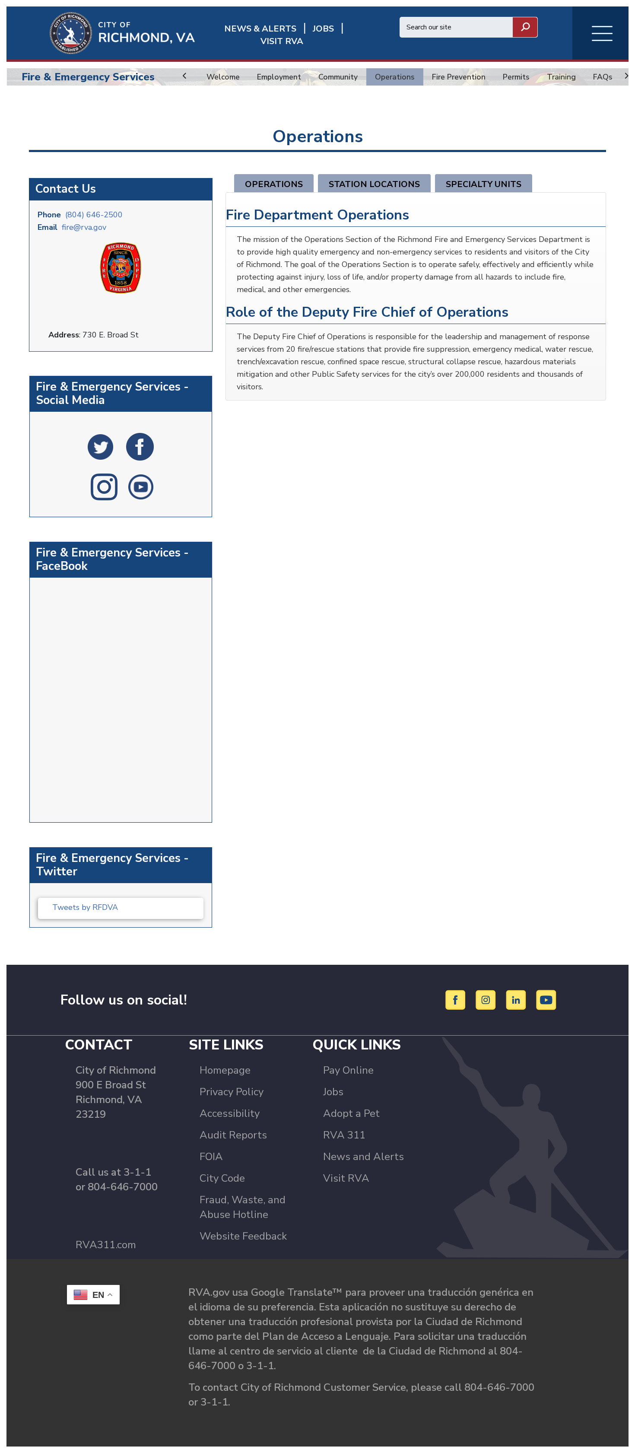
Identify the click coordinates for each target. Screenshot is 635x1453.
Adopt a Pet (351, 1113)
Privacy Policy (232, 1092)
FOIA (211, 1157)
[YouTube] (546, 999)
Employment (279, 77)
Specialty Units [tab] (483, 184)
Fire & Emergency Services (88, 77)
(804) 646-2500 (94, 215)
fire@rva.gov (84, 227)
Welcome (223, 77)
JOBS (323, 29)
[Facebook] (457, 999)
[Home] (100, 32)
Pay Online (348, 1070)
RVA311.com (106, 1245)
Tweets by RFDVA (85, 907)
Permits (516, 77)
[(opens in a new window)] (100, 446)
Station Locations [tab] (374, 184)
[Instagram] (487, 999)
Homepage (225, 1070)
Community (338, 77)
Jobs (333, 1092)
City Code (222, 1178)
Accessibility (230, 1113)
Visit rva (281, 41)
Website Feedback (243, 1236)
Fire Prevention (459, 77)
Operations (395, 77)
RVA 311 (344, 1135)
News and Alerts (363, 1157)
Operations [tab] (274, 184)
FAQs (603, 77)
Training (561, 77)
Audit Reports (233, 1135)
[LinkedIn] (517, 999)
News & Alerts (260, 29)
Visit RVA (346, 1178)
